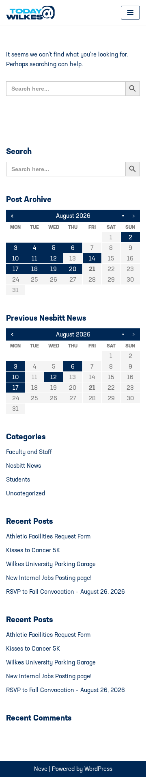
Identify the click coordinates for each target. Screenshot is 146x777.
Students (18, 479)
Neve (40, 769)
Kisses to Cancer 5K (33, 550)
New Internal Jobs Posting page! (49, 578)
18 (34, 269)
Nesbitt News (23, 465)
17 (16, 269)
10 (15, 258)
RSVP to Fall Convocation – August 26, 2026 (65, 591)
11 (34, 258)
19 (53, 269)
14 (92, 258)
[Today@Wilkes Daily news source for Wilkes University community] (32, 13)
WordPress (98, 769)
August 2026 (73, 215)
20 (72, 269)
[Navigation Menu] (130, 13)
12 (53, 258)
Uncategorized (25, 493)
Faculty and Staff (29, 452)
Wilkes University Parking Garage (51, 564)
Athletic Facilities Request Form (48, 536)
